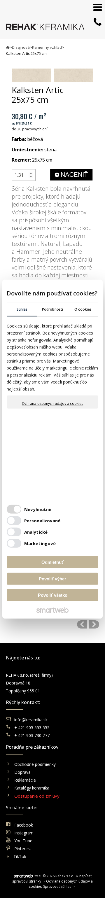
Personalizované (42, 521)
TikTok (19, 856)
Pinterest (22, 848)
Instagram (24, 833)
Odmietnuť (52, 562)
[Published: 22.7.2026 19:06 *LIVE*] (37, 876)
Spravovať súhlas (57, 886)
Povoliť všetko (52, 595)
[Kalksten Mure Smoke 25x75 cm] (94, 624)
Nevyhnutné (37, 509)
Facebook (23, 825)
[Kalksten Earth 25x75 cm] (82, 624)
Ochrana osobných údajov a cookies (52, 403)
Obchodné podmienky (35, 764)
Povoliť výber (52, 578)
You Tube (23, 840)
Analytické (36, 532)
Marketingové (40, 543)
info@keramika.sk (31, 719)
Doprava (22, 772)
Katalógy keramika (31, 788)
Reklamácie (25, 780)
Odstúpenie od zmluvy (37, 796)
